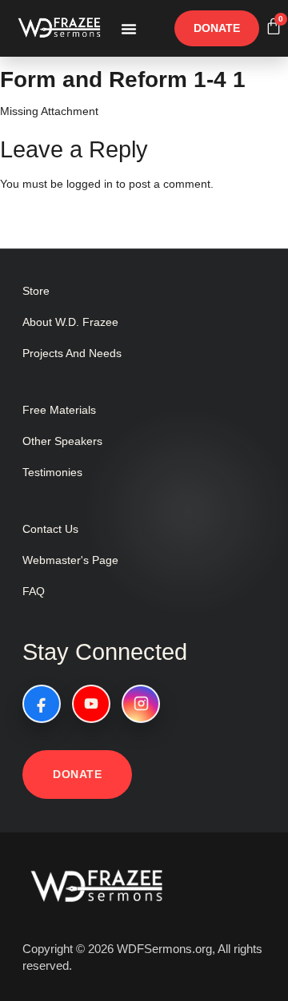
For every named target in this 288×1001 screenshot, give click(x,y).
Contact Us (50, 528)
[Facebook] (41, 704)
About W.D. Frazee (70, 322)
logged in (89, 183)
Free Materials (59, 409)
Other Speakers (62, 441)
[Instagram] (141, 704)
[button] (129, 29)
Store (36, 290)
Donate (77, 774)
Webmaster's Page (70, 560)
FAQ (33, 591)
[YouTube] (91, 704)
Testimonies (52, 472)
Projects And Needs (72, 353)
